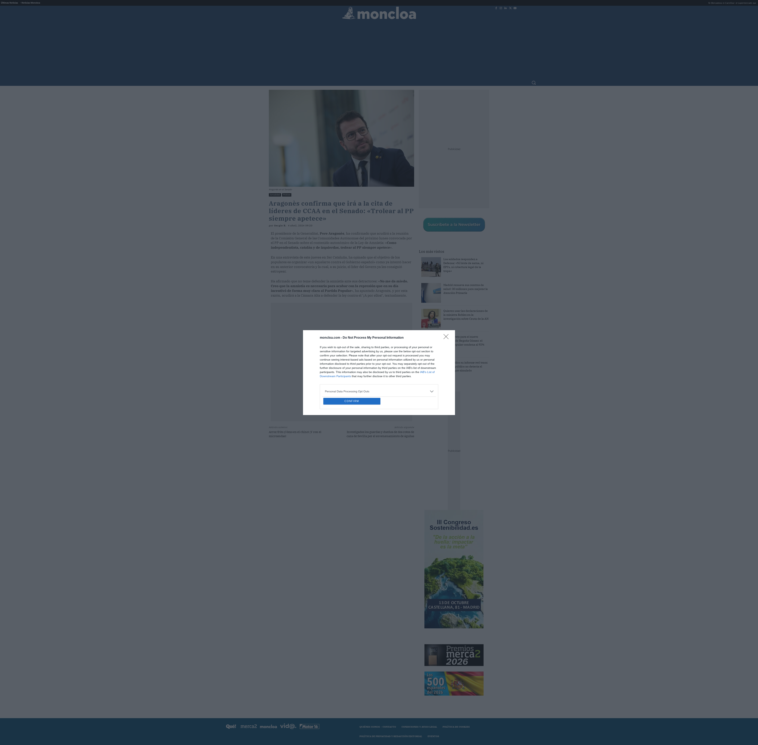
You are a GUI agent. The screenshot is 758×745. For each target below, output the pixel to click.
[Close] (447, 309)
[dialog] (379, 373)
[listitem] (379, 363)
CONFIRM (351, 429)
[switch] (428, 371)
